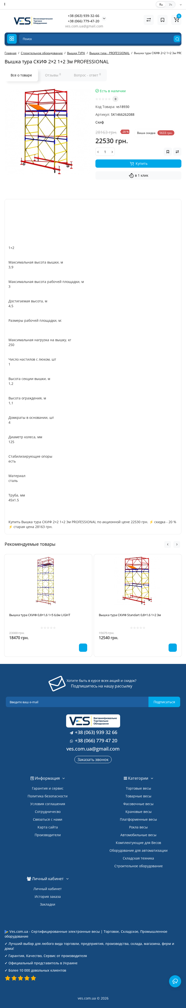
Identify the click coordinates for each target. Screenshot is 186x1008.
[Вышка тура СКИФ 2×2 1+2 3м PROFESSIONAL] (48, 132)
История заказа (48, 896)
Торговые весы (138, 788)
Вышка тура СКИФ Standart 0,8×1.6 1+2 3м (130, 615)
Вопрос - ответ (87, 75)
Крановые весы (138, 811)
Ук (170, 4)
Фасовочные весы (138, 803)
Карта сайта (48, 827)
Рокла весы (138, 827)
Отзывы (53, 75)
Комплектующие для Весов (138, 842)
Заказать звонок (93, 759)
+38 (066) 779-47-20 (83, 21)
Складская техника (138, 858)
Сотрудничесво (48, 811)
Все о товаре (21, 75)
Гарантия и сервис (47, 788)
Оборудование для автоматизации (138, 850)
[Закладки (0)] (162, 20)
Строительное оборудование (138, 866)
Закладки (47, 904)
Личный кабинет (47, 888)
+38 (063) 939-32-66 (83, 15)
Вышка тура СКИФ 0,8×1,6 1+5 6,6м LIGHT (39, 615)
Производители (48, 835)
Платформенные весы (138, 819)
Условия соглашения (47, 803)
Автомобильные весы (138, 835)
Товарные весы (138, 796)
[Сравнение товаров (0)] (149, 20)
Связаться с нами (47, 819)
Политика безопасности (48, 796)
